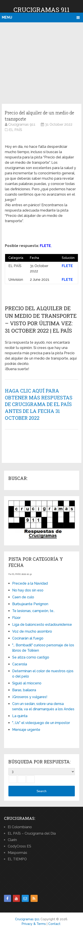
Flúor (16, 618)
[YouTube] (16, 898)
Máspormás (17, 853)
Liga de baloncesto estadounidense (42, 624)
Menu (7, 17)
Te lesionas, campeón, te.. (33, 611)
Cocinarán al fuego (27, 638)
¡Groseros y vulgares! (29, 697)
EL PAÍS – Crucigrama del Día (32, 833)
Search (41, 791)
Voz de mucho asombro (32, 631)
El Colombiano (20, 827)
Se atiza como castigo (30, 657)
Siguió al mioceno (26, 683)
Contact (54, 924)
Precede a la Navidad (30, 583)
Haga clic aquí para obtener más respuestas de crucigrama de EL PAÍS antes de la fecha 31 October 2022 (38, 404)
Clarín (12, 840)
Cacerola (19, 664)
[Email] (25, 898)
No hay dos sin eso (27, 590)
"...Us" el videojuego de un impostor (41, 723)
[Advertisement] (41, 62)
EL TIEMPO (17, 859)
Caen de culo (23, 597)
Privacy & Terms (34, 924)
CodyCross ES (19, 846)
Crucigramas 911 (41, 10)
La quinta (19, 716)
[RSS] (34, 898)
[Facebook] (7, 898)
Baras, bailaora (24, 690)
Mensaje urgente (26, 730)
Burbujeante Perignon (30, 604)
